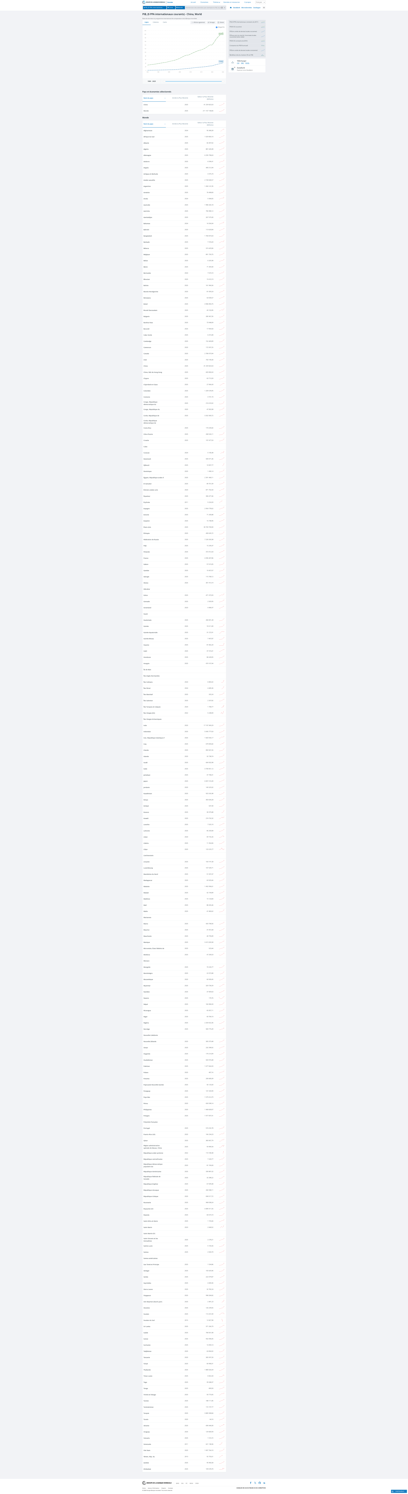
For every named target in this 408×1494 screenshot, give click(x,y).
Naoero (146, 998)
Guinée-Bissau (149, 639)
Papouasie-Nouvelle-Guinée (154, 1085)
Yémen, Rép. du (149, 1457)
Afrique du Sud (149, 137)
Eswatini (147, 521)
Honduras (147, 657)
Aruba (146, 199)
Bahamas (147, 223)
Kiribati (146, 806)
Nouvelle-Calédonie (151, 1035)
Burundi (146, 329)
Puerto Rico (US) (149, 1134)
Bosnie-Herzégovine (151, 292)
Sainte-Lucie (148, 1246)
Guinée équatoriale (150, 632)
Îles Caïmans (148, 682)
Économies (204, 2)
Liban (146, 837)
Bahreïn (146, 230)
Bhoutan (147, 279)
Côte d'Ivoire (148, 434)
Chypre (146, 378)
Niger (145, 1017)
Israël (145, 763)
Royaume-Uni (148, 1209)
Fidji (145, 546)
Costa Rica (147, 428)
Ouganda (147, 1054)
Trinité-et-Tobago (150, 1395)
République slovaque (151, 1190)
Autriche (147, 211)
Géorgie (146, 577)
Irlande (146, 750)
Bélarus (146, 248)
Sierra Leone (148, 1289)
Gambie (146, 571)
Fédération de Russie (151, 540)
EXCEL (247, 63)
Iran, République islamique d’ (154, 738)
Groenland (147, 608)
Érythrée (147, 502)
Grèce (146, 595)
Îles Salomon (148, 701)
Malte (146, 911)
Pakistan (147, 1066)
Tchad (146, 1364)
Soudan (146, 1314)
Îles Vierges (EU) (149, 713)
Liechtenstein (148, 855)
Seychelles (147, 1283)
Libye (145, 849)
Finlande (147, 552)
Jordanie (147, 787)
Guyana (146, 645)
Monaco (146, 961)
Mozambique (148, 979)
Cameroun (147, 347)
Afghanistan (148, 131)
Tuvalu (146, 1419)
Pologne (146, 1116)
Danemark (147, 459)
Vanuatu (147, 1438)
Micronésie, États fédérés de (154, 948)
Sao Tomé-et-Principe (151, 1264)
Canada (146, 354)
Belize (146, 261)
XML (242, 63)
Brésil (146, 304)
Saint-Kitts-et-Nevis (151, 1221)
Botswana (147, 298)
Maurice (146, 930)
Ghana (146, 583)
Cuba (145, 447)
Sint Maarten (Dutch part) (153, 1302)
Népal (146, 1004)
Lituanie (146, 862)
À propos (247, 2)
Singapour (147, 1295)
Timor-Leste (148, 1376)
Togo (145, 1382)
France (146, 558)
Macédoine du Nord (151, 874)
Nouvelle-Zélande (150, 1041)
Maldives (147, 899)
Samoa (146, 1252)
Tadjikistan (147, 1351)
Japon (146, 781)
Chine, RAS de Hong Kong (153, 372)
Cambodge (147, 341)
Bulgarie (146, 316)
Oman (146, 1048)
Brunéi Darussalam (150, 310)
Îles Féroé (147, 688)
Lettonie (147, 831)
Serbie (146, 1277)
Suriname (147, 1345)
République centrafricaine (153, 1159)
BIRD (177, 1483)
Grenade (147, 601)
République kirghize (151, 1184)
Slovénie (147, 1308)
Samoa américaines (151, 1258)
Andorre (146, 162)
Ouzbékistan (148, 1060)
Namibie (147, 992)
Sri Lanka (147, 1326)
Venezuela (147, 1444)
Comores (147, 397)
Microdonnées (246, 8)
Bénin (146, 267)
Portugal (147, 1128)
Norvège (147, 1029)
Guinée (146, 626)
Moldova (147, 955)
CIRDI (197, 1483)
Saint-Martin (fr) (149, 1233)
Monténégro (148, 973)
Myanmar (147, 986)
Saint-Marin (148, 1227)
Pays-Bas (147, 1097)
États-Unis (147, 527)
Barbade (147, 242)
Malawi (146, 893)
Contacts (170, 1488)
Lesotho (146, 824)
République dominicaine (152, 1172)
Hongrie (146, 663)
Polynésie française (151, 1122)
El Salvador (148, 484)
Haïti (145, 651)
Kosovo (146, 812)
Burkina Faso (148, 323)
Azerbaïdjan (148, 217)
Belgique (147, 254)
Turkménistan (149, 1407)
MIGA (191, 1483)
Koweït (146, 818)
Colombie (147, 391)
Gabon (146, 564)
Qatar (146, 1141)
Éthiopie (147, 533)
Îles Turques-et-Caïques (152, 707)
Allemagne (147, 155)
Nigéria (146, 1023)
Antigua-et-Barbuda (151, 174)
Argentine (147, 186)
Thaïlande (147, 1370)
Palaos (146, 1072)
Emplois (164, 1488)
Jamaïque (147, 775)
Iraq (145, 744)
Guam (146, 614)
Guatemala (147, 620)
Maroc (146, 924)
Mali (145, 905)
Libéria (146, 843)
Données (170, 2)
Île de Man (147, 670)
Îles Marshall (148, 694)
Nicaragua (147, 1010)
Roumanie (147, 1203)
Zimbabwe (147, 1469)
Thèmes (216, 2)
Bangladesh (148, 236)
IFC (187, 1483)
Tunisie (146, 1401)
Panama (146, 1079)
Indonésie (147, 732)
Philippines (148, 1110)
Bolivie (146, 285)
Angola (146, 168)
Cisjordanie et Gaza (151, 385)
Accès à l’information (153, 1488)
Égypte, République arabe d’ (154, 478)
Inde (145, 725)
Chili (145, 360)
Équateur (147, 496)
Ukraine (146, 1426)
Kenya (146, 800)
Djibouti (146, 465)
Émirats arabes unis (151, 490)
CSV (238, 63)
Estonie (146, 515)
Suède (146, 1333)
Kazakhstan (148, 794)
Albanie (146, 143)
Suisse (146, 1339)
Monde (146, 111)
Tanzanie (147, 1357)
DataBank (236, 8)
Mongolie (147, 967)
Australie (147, 205)
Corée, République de (151, 416)
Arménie (147, 192)
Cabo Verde (148, 335)
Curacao (146, 453)
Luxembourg (148, 868)
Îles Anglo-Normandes (152, 676)
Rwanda (146, 1215)
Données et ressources (231, 2)
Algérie (146, 149)
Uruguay (147, 1432)
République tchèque (151, 1196)
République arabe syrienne (153, 1153)
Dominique (148, 471)
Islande (146, 756)
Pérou (146, 1103)
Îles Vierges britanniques (153, 719)
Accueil (193, 2)
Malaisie (146, 886)
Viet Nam (147, 1450)
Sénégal (146, 1271)
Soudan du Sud (149, 1320)
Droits (144, 1488)
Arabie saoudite (149, 180)
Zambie (146, 1463)
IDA (182, 1483)
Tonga (146, 1388)
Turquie (146, 1413)
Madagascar (148, 880)
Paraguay (147, 1091)
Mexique (147, 942)
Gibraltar (147, 589)
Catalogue (256, 8)
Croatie (146, 440)
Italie (145, 769)
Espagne (147, 509)
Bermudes (147, 273)
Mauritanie (148, 936)
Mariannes (147, 917)
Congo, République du (152, 409)
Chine (146, 105)
